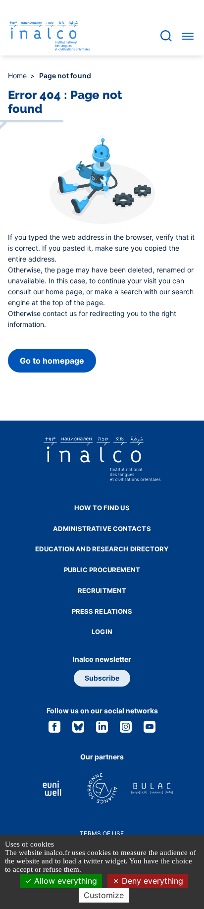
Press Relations (102, 611)
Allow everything (64, 881)
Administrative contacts (102, 529)
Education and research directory (101, 549)
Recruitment (102, 590)
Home (18, 75)
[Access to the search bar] (166, 36)
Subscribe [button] (102, 678)
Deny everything (151, 881)
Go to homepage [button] (52, 361)
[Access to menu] (188, 36)
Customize (104, 895)
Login (102, 632)
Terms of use (102, 833)
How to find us (101, 508)
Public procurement (102, 570)
